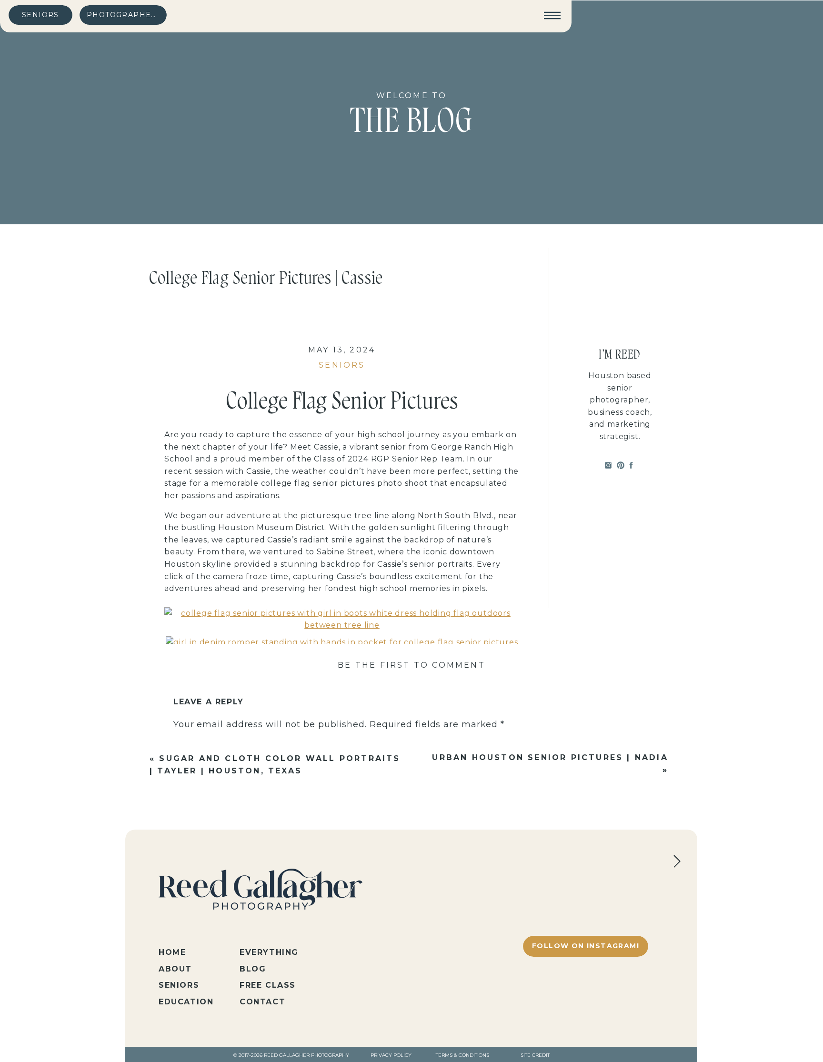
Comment (200, 745)
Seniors (342, 365)
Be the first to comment (411, 665)
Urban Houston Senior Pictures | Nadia (550, 757)
